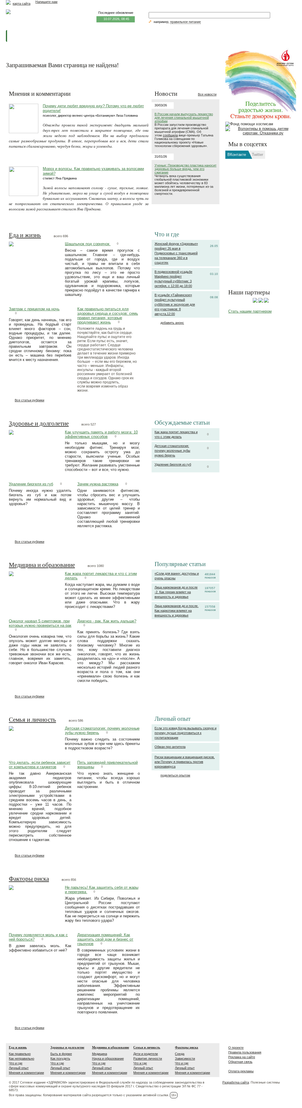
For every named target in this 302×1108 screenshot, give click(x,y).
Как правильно (20, 1054)
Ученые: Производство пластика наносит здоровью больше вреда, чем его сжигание (185, 169)
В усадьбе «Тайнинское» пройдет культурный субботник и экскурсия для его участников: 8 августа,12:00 (175, 304)
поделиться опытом (175, 775)
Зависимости (185, 1058)
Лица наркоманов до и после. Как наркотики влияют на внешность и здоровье (176, 610)
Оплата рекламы (241, 1071)
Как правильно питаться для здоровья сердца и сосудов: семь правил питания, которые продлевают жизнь (107, 315)
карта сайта (21, 3)
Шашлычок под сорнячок (88, 244)
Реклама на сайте (241, 1057)
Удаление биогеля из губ (173, 464)
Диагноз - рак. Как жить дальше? (106, 621)
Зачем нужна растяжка (97, 484)
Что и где (15, 1063)
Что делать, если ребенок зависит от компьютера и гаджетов (39, 764)
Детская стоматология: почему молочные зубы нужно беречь (172, 450)
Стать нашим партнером (250, 311)
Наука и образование (108, 1058)
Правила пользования (244, 1052)
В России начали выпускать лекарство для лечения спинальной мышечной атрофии (184, 117)
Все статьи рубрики (29, 400)
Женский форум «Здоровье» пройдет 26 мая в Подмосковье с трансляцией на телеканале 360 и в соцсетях (176, 253)
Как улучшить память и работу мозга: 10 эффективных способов (101, 434)
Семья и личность (32, 720)
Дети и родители (145, 1054)
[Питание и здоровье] (260, 301)
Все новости (207, 94)
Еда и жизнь (25, 235)
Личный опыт (19, 1068)
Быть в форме (61, 1054)
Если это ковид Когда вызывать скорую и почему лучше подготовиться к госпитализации (185, 732)
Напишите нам (46, 2)
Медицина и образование (42, 565)
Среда (179, 1054)
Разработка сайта (235, 1082)
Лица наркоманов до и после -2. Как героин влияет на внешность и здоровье (176, 592)
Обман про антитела (170, 746)
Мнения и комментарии (26, 1072)
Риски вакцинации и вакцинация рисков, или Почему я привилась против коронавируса (185, 761)
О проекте (236, 1047)
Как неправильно (21, 1058)
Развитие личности (147, 1058)
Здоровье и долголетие (39, 424)
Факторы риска (29, 879)
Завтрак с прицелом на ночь (34, 309)
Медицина (99, 1054)
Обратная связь (240, 1062)
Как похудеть (60, 1058)
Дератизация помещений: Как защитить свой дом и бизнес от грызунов (105, 939)
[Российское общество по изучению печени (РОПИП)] (255, 301)
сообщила (170, 135)
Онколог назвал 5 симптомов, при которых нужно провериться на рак (40, 623)
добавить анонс (172, 322)
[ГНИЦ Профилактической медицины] (266, 301)
